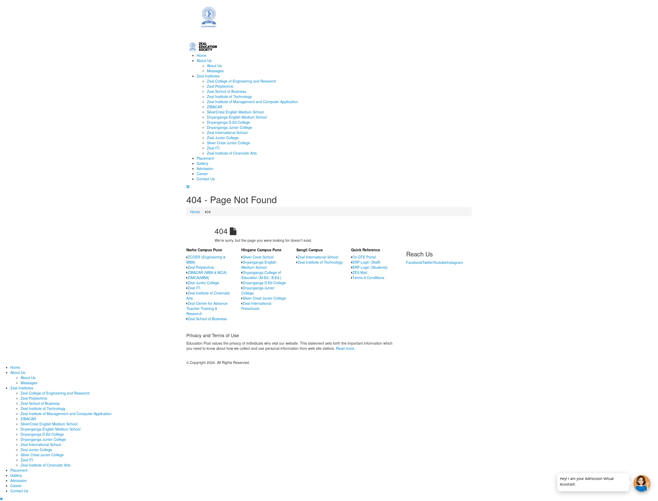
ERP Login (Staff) (366, 262)
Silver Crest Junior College (228, 142)
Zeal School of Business (226, 91)
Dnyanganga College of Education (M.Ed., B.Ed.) (261, 275)
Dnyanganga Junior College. (258, 290)
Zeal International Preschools (256, 306)
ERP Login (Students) (370, 267)
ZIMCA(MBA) (198, 277)
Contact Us (206, 178)
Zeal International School (227, 132)
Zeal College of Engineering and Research (241, 81)
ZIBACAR (214, 106)
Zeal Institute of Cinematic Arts (232, 153)
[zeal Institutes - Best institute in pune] (329, 20)
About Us (204, 60)
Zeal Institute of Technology (229, 96)
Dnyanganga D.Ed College (228, 122)
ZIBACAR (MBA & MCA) (207, 272)
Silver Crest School (258, 257)
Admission (205, 168)
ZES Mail (359, 272)
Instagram (454, 262)
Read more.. (346, 348)
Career (202, 173)
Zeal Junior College (223, 137)
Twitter (427, 262)
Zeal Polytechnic (220, 86)
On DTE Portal (364, 257)
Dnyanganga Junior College (229, 127)
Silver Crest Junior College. (265, 298)
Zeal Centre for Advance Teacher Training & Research (206, 308)
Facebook (414, 262)
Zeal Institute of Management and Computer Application (252, 101)
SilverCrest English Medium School (235, 111)
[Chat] (642, 483)
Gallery (202, 163)
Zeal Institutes (208, 75)
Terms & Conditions (368, 277)
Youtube (439, 262)
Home (201, 55)
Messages (215, 70)
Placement (205, 158)
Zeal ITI (213, 147)
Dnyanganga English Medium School (237, 117)
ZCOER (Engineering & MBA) (205, 259)
